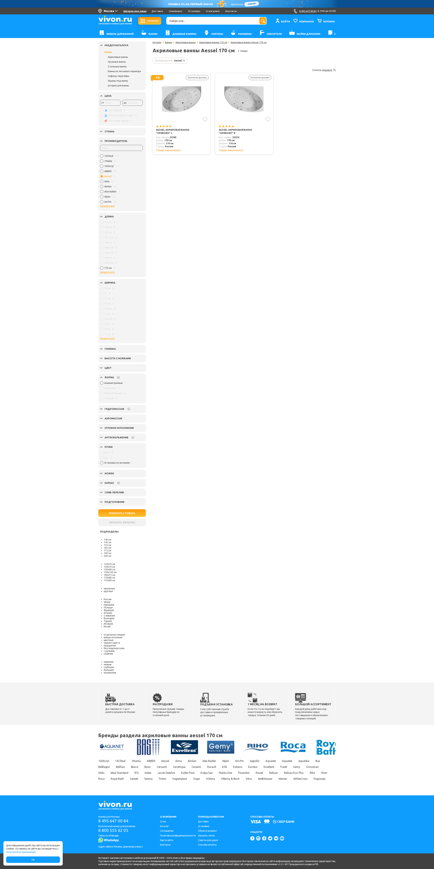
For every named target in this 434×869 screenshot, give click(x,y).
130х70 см (109, 566)
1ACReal (120, 760)
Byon (147, 766)
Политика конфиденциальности (178, 835)
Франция (109, 610)
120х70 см (109, 564)
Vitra (249, 778)
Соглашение (167, 830)
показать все (107, 206)
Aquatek (287, 760)
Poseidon (244, 772)
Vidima (210, 778)
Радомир (319, 778)
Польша (108, 607)
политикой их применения (21, 852)
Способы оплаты (207, 844)
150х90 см (109, 569)
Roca (101, 778)
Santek (134, 778)
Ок (33, 859)
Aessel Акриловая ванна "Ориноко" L (172, 131)
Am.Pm (239, 760)
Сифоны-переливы (118, 76)
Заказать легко (206, 835)
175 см (107, 550)
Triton (162, 778)
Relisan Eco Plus (293, 772)
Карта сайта (166, 840)
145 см (107, 542)
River (324, 772)
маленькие (110, 672)
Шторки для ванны (118, 85)
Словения (109, 615)
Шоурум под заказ (134, 11)
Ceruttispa (179, 766)
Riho (312, 772)
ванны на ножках (113, 637)
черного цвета (112, 642)
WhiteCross (300, 778)
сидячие (108, 653)
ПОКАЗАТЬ (122, 513)
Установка (194, 11)
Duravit (211, 766)
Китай (107, 626)
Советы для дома (208, 840)
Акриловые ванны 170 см (213, 42)
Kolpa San (207, 772)
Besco (135, 766)
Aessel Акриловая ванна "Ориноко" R (235, 131)
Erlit (224, 766)
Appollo (254, 760)
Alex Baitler (209, 760)
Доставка (157, 11)
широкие (109, 661)
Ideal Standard (120, 772)
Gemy (296, 766)
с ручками (109, 651)
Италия (108, 613)
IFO (136, 772)
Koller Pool (187, 772)
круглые (108, 591)
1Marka (136, 760)
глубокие (109, 667)
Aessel (165, 760)
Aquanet (270, 760)
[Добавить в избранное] (205, 119)
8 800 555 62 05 (113, 830)
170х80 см (109, 577)
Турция (108, 621)
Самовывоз (175, 11)
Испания (108, 623)
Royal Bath (117, 778)
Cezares (196, 766)
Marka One (225, 772)
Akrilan (192, 760)
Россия (107, 599)
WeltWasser (265, 778)
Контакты (231, 11)
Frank (283, 766)
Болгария (109, 618)
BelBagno (104, 766)
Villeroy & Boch (230, 778)
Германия (109, 604)
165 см (107, 547)
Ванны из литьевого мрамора (124, 71)
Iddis (101, 772)
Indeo (148, 772)
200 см (107, 556)
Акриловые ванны (118, 57)
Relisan (273, 772)
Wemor (283, 778)
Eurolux (252, 766)
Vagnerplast (179, 778)
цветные (109, 640)
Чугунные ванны (117, 61)
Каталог (157, 42)
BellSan (120, 766)
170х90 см (109, 580)
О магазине (213, 11)
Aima (178, 760)
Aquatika (303, 760)
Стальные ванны (117, 66)
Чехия (107, 602)
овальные (109, 588)
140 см (107, 539)
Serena (148, 778)
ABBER (151, 760)
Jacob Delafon (166, 772)
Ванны (108, 52)
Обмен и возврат (207, 830)
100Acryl (103, 760)
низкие (108, 664)
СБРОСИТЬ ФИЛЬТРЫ (122, 522)
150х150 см (110, 572)
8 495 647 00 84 (113, 821)
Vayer (196, 778)
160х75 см (109, 575)
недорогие (110, 645)
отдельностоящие (114, 634)
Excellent (269, 766)
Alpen (225, 760)
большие (109, 670)
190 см (107, 553)
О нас (163, 821)
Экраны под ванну (118, 80)
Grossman (312, 766)
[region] (121, 179)
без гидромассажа (114, 648)
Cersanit (162, 766)
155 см (107, 545)
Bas (317, 760)
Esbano (237, 766)
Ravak (259, 772)
